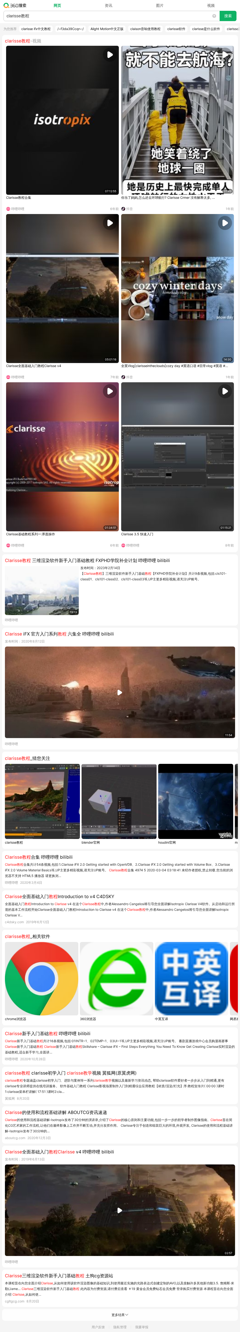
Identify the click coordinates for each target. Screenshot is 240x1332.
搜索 (228, 16)
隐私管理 (120, 1327)
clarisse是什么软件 (206, 29)
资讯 (108, 5)
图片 (160, 5)
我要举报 (141, 1327)
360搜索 (16, 5)
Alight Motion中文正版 (107, 29)
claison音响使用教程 (145, 29)
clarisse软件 (176, 29)
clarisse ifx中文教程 (36, 29)
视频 (211, 5)
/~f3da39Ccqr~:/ (70, 29)
